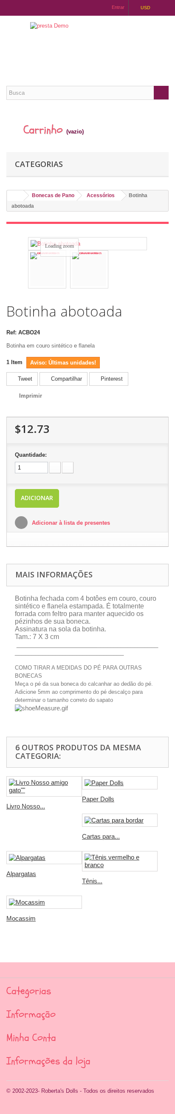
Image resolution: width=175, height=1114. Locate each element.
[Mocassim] (44, 902)
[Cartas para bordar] (120, 820)
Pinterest (111, 379)
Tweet (24, 379)
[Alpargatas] (44, 857)
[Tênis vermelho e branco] (120, 861)
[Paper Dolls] (120, 782)
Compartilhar (65, 379)
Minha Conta (31, 1038)
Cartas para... (101, 836)
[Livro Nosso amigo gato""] (44, 786)
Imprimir (30, 396)
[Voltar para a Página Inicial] (15, 195)
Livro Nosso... (25, 806)
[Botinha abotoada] (47, 269)
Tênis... (92, 881)
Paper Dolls (98, 799)
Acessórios (101, 195)
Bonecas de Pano (53, 195)
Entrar (118, 7)
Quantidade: (31, 455)
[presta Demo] (87, 43)
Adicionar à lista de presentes (70, 523)
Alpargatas (21, 873)
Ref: (11, 332)
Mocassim (21, 918)
